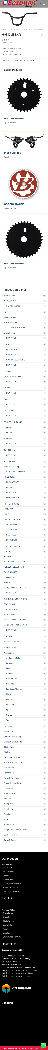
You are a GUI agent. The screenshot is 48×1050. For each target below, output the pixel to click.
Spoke (9, 710)
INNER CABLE (12, 355)
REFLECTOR (9, 577)
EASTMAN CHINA (14, 30)
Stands (9, 715)
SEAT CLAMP (9, 604)
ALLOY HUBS (11, 530)
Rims (6, 819)
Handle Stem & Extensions (15, 472)
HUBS (6, 514)
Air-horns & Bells (13, 658)
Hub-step (10, 684)
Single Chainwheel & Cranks (16, 625)
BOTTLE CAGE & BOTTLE (14, 328)
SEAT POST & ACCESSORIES (16, 609)
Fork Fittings (9, 773)
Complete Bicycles (12, 757)
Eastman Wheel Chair (13, 762)
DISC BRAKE (9, 410)
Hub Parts (8, 798)
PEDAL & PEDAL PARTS (14, 567)
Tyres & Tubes (10, 840)
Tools (8, 720)
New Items (8, 809)
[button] (34, 16)
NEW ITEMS (11, 338)
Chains (7, 388)
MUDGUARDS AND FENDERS (16, 562)
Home (4, 30)
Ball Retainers (9, 726)
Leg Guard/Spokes (14, 689)
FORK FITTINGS (12, 497)
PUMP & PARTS (10, 572)
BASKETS (8, 312)
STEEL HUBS (11, 540)
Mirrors (9, 694)
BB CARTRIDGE (12, 482)
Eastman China (8, 910)
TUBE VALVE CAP (11, 641)
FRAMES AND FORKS (13, 422)
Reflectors (10, 704)
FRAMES (9, 432)
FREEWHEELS (10, 438)
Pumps (9, 699)
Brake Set (8, 344)
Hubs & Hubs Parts (12, 519)
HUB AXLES (11, 535)
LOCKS (7, 551)
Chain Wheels (8, 921)
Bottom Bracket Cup (12, 737)
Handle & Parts (10, 793)
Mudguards (9, 804)
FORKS (9, 427)
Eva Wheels (9, 767)
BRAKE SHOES (12, 349)
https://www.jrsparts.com (20, 976)
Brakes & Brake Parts (13, 742)
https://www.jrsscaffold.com (22, 973)
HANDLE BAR (27, 30)
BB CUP (9, 487)
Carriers (9, 673)
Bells (8, 668)
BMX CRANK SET (11, 322)
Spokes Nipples (10, 835)
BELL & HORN (10, 317)
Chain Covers (9, 747)
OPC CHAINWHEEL (14, 118)
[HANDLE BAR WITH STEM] (45, 35)
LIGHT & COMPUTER (13, 546)
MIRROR (7, 556)
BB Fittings (8, 731)
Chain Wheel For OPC (13, 376)
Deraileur (8, 399)
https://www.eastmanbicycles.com (24, 970)
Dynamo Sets (12, 679)
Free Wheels (9, 788)
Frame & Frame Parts (13, 783)
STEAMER (8, 636)
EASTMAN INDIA (9, 648)
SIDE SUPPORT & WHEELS (15, 620)
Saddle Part (9, 824)
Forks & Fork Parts (12, 778)
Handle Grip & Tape (12, 466)
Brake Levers (9, 333)
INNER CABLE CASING (15, 360)
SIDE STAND (9, 614)
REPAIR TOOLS (10, 582)
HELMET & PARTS (11, 504)
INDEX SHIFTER (12, 153)
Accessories (9, 653)
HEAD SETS (9, 477)
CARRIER (7, 371)
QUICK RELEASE (13, 306)
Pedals (7, 814)
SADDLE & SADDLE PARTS (15, 599)
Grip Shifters (9, 450)
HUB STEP (8, 509)
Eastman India (8, 864)
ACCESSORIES (10, 301)
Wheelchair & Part (10, 887)
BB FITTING (11, 492)
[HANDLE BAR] (41, 35)
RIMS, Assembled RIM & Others (17, 587)
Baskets (9, 663)
